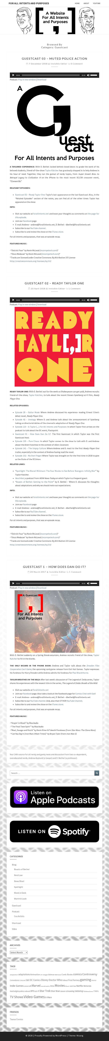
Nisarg (80, 1035)
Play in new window (27, 79)
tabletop (79, 991)
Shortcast (16, 923)
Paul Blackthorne (80, 672)
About (86, 3)
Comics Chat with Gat (85, 693)
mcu (52, 985)
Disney (44, 980)
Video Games (34, 996)
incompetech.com (48, 250)
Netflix (79, 985)
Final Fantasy (74, 980)
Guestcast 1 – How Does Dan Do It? (54, 567)
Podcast (15, 911)
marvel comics (45, 986)
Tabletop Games (88, 991)
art (41, 975)
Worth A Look (20, 898)
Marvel (36, 985)
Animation (35, 974)
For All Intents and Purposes (29, 3)
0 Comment (77, 64)
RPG (33, 991)
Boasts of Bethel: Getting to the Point (34, 481)
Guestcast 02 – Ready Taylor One (30, 194)
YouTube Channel (74, 700)
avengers (45, 975)
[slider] (94, 75)
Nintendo (87, 986)
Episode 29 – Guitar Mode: (27, 412)
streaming (70, 991)
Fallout (65, 980)
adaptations (24, 974)
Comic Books (67, 974)
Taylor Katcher (52, 170)
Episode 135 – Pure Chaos (27, 441)
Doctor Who (55, 980)
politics (21, 991)
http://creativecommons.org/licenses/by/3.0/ (30, 261)
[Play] (13, 75)
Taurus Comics (16, 1019)
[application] (54, 75)
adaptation (14, 975)
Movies (60, 985)
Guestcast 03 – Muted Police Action (54, 58)
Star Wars (55, 991)
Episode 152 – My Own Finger (28, 455)
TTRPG (95, 991)
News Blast (19, 881)
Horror (93, 980)
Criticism (22, 980)
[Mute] (88, 75)
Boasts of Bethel (22, 869)
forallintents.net (41, 213)
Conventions (14, 980)
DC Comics (35, 980)
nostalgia (14, 991)
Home (77, 3)
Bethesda (58, 975)
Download (41, 79)
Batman (51, 974)
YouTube (96, 3)
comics (77, 974)
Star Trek (45, 991)
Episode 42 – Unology (25, 419)
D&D (28, 980)
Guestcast (16, 905)
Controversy (89, 974)
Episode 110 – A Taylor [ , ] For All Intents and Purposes (40, 426)
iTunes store (57, 231)
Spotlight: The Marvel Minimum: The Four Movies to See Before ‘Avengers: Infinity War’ (56, 471)
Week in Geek (20, 892)
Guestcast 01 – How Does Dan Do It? (33, 434)
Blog (14, 864)
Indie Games (16, 985)
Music (67, 986)
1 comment (75, 288)
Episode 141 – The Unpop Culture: (30, 448)
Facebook (27, 221)
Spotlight (18, 887)
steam (63, 991)
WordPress (60, 1035)
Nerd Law (18, 875)
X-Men (48, 997)
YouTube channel (38, 228)
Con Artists (19, 916)
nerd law (73, 986)
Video (14, 929)
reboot (27, 991)
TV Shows (16, 997)
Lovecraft (27, 986)
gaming (85, 980)
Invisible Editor (59, 64)
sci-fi (37, 991)
